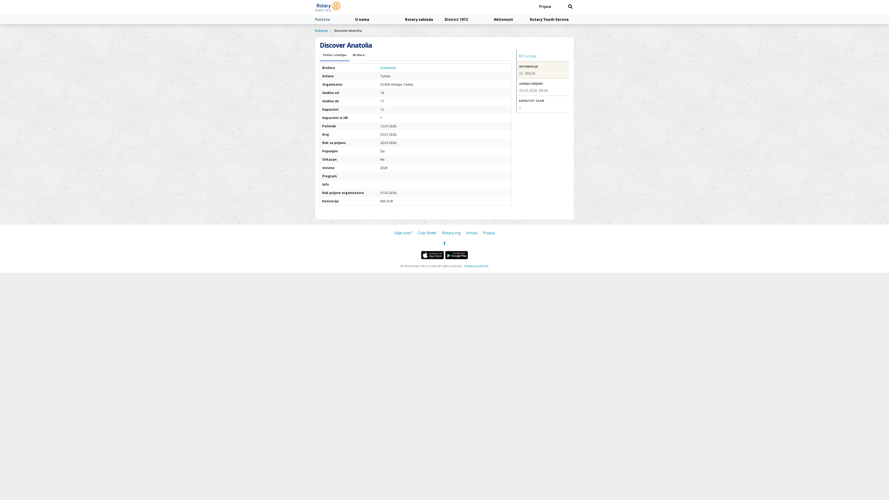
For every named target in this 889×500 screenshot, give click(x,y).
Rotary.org (451, 232)
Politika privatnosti (476, 266)
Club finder (427, 232)
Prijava (545, 6)
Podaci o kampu (334, 55)
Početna (322, 19)
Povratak (528, 56)
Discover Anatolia (348, 30)
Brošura (358, 55)
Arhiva (471, 232)
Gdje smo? (403, 232)
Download (388, 68)
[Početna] (338, 7)
